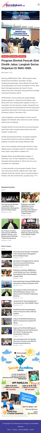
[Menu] (39, 5)
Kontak (32, 429)
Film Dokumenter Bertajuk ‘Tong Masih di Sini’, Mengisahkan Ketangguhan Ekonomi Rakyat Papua (25, 254)
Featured (5, 56)
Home (9, 429)
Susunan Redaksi (23, 429)
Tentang (14, 429)
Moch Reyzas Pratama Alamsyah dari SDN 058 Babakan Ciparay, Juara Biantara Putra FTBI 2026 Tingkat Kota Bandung (9, 234)
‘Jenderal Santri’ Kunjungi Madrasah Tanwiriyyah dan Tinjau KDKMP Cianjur (30, 232)
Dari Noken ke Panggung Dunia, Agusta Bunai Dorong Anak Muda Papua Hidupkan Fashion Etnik (26, 263)
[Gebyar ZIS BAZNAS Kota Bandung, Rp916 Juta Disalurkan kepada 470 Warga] (6, 321)
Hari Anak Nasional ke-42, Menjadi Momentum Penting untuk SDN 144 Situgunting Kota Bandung (24, 341)
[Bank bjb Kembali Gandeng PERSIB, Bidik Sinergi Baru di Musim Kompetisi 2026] (6, 284)
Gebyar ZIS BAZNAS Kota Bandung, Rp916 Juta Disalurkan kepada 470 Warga (24, 321)
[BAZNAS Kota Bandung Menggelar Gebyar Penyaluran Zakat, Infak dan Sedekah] (6, 312)
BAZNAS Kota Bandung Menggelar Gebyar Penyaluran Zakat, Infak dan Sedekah (24, 311)
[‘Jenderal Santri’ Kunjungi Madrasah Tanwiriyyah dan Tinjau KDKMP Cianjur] (30, 224)
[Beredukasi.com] (13, 4)
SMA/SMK (22, 56)
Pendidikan (13, 56)
